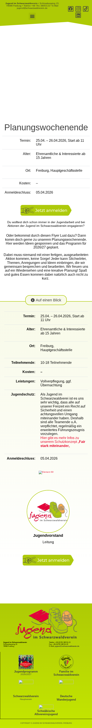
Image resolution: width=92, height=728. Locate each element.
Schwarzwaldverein (26, 696)
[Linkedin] (78, 15)
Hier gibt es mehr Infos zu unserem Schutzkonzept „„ (62, 442)
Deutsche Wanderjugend (66, 698)
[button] (32, 16)
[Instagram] (78, 9)
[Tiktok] (85, 9)
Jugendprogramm (26, 671)
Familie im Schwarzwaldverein (66, 673)
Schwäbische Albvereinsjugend (46, 712)
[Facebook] (70, 9)
